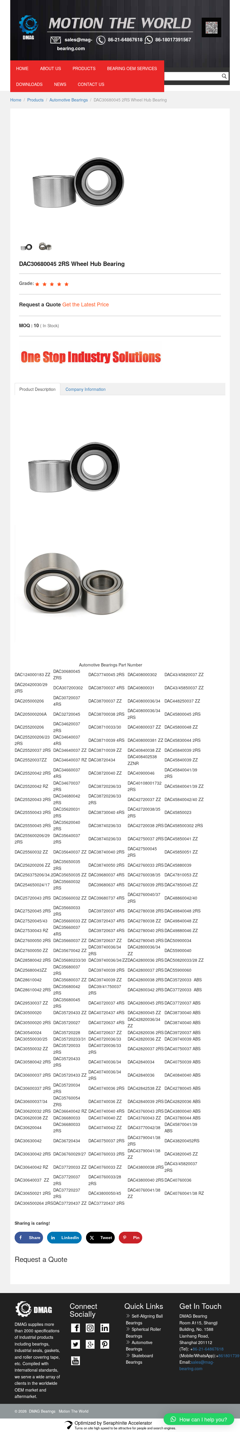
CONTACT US (91, 84)
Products (84, 68)
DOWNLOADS (29, 84)
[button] (199, 1419)
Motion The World (73, 1411)
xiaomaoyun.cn (46, 1309)
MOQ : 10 (29, 325)
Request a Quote (40, 304)
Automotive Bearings (68, 100)
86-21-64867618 (125, 39)
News (60, 84)
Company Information (86, 389)
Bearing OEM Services (132, 68)
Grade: (26, 283)
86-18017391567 (173, 39)
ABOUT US (50, 68)
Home (22, 68)
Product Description (37, 389)
